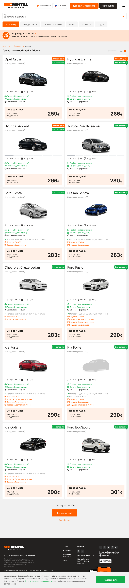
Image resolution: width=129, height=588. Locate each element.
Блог (65, 560)
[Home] (16, 5)
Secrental (6, 46)
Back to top (64, 520)
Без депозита (30, 24)
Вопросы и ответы (67, 555)
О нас (65, 547)
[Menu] (123, 5)
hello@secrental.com (85, 555)
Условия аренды (35, 570)
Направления (45, 6)
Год (100, 24)
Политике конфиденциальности (38, 581)
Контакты (67, 550)
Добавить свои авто (84, 5)
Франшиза (108, 5)
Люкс (72, 24)
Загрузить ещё (64, 513)
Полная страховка (53, 24)
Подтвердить (111, 580)
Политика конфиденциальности (15, 570)
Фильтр (12, 24)
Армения (17, 46)
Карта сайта (48, 570)
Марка (85, 24)
